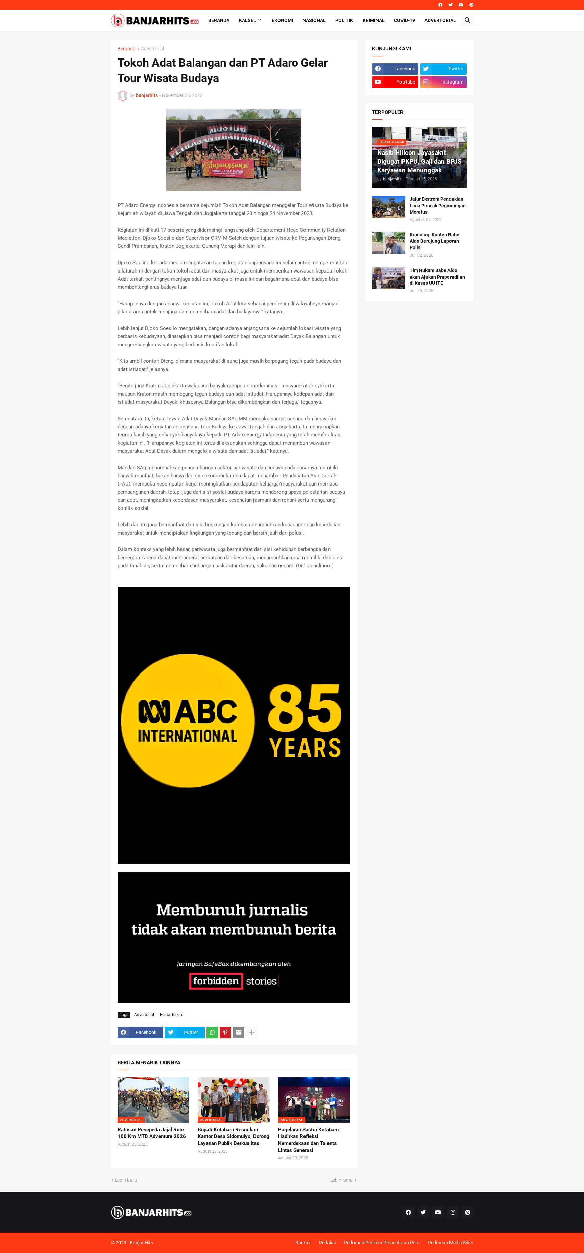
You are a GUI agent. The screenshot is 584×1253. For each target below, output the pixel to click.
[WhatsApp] (212, 1032)
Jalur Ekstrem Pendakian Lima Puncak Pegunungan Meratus (438, 205)
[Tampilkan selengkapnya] (252, 1032)
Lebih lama (341, 1180)
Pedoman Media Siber (450, 1242)
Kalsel (247, 20)
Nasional (314, 20)
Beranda (218, 20)
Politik (344, 20)
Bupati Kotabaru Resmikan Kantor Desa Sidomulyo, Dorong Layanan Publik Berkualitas (233, 1136)
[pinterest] (471, 5)
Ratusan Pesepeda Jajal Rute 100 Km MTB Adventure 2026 (152, 1133)
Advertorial (440, 20)
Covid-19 (404, 20)
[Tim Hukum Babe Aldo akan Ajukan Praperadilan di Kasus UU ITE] (388, 278)
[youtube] (461, 5)
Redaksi (327, 1242)
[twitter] (450, 5)
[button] (467, 20)
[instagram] (453, 1212)
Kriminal (374, 20)
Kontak (303, 1242)
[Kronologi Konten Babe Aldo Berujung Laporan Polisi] (388, 243)
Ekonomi (282, 20)
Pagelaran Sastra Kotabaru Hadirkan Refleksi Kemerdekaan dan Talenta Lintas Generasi (308, 1140)
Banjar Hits (141, 1242)
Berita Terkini (171, 1014)
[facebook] (440, 5)
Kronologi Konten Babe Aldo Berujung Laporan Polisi (434, 241)
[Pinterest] (225, 1032)
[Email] (238, 1032)
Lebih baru (126, 1180)
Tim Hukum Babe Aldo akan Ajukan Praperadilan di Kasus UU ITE (437, 277)
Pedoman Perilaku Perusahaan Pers (381, 1242)
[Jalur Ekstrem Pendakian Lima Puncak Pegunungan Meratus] (388, 207)
